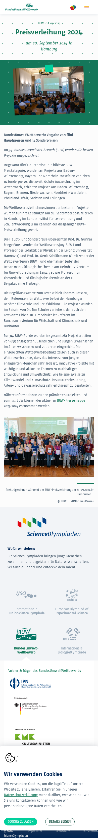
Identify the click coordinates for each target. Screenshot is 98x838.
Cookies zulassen (20, 821)
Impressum (35, 831)
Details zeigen (60, 821)
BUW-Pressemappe (71, 400)
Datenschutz (62, 831)
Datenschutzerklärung (21, 795)
